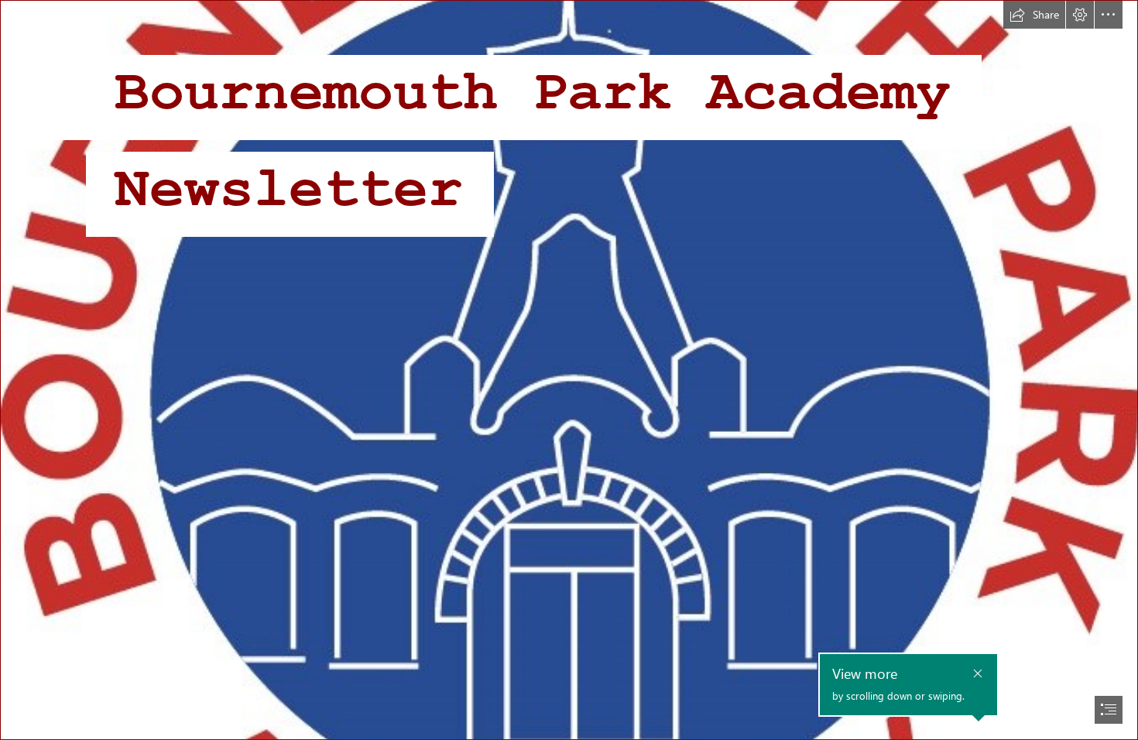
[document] (569, 370)
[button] (1034, 15)
